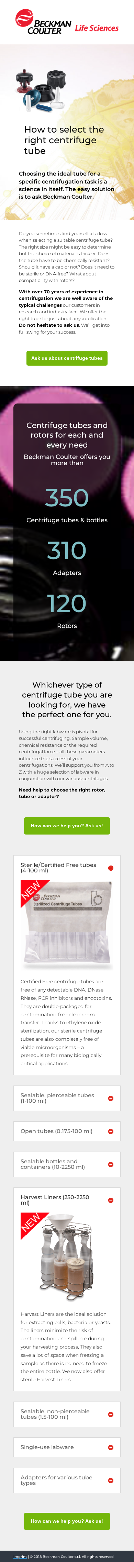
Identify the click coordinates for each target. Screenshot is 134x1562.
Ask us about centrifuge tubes (67, 358)
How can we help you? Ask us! (67, 825)
